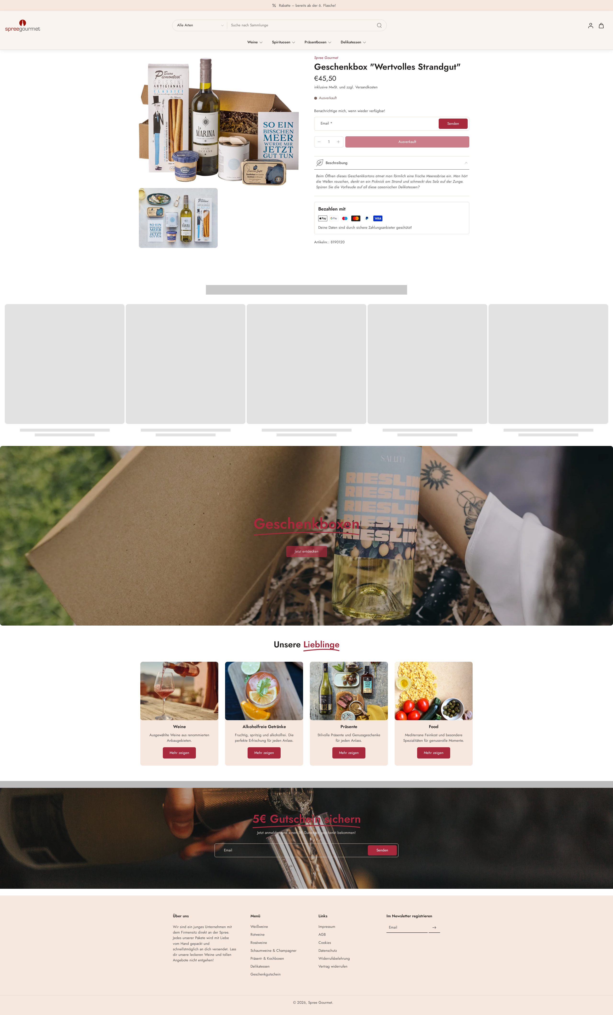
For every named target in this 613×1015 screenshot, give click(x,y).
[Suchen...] (379, 25)
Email (326, 123)
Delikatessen (351, 42)
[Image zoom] (219, 122)
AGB (322, 934)
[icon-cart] (601, 25)
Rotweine (257, 934)
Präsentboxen (315, 42)
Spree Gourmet (326, 57)
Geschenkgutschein (265, 974)
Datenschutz (327, 950)
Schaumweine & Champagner (273, 950)
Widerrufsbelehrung (334, 958)
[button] (407, 142)
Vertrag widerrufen (332, 966)
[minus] (319, 142)
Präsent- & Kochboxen (267, 958)
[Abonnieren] (434, 928)
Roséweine (258, 942)
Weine (252, 42)
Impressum (326, 926)
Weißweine (259, 926)
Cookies (324, 942)
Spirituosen (281, 42)
